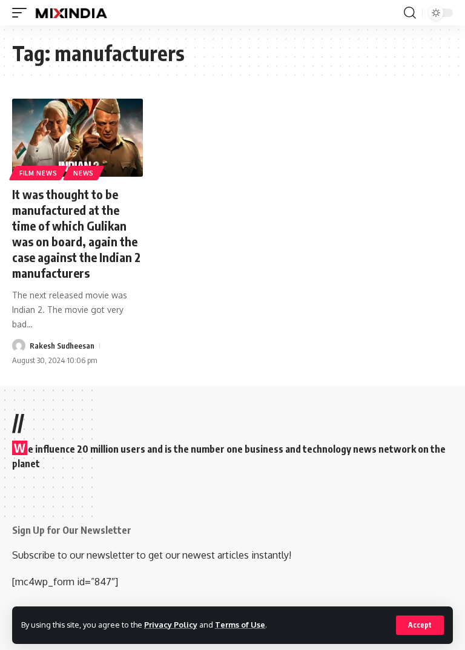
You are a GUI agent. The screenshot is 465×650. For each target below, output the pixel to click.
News (83, 173)
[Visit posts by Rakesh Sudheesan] (18, 345)
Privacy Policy (170, 624)
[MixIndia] (71, 12)
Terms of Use (240, 624)
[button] (420, 625)
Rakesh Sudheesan (62, 345)
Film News (38, 173)
